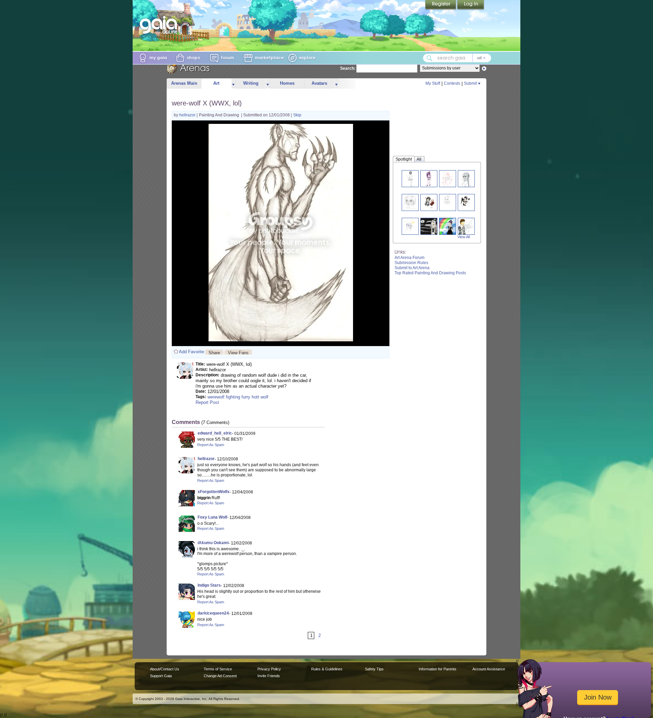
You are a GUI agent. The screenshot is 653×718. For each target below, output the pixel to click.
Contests (452, 83)
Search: (347, 68)
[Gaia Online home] (160, 25)
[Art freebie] (409, 226)
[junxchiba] (429, 226)
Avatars (319, 83)
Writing (250, 83)
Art (216, 83)
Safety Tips (374, 669)
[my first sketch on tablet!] (410, 202)
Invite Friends (268, 676)
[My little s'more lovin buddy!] (428, 202)
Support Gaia (161, 676)
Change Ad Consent (220, 676)
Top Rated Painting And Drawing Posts (430, 273)
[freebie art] (447, 202)
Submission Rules (411, 262)
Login (470, 5)
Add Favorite (191, 351)
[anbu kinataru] (466, 226)
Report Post (207, 402)
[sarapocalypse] (447, 226)
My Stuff (432, 83)
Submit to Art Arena (412, 267)
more (233, 83)
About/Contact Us (164, 669)
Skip (297, 115)
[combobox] (457, 58)
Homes (287, 83)
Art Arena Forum (409, 257)
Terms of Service (218, 669)
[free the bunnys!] (447, 178)
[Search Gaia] (429, 58)
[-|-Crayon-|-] (466, 202)
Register (441, 5)
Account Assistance (488, 669)
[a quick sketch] (466, 178)
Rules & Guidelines (326, 669)
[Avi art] (410, 178)
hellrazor (188, 115)
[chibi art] (428, 178)
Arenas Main (184, 83)
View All (463, 237)
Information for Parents (437, 669)
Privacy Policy (269, 669)
